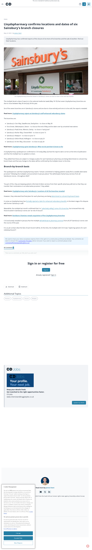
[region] (18, 516)
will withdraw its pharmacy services (51, 221)
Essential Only (18, 538)
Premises (7, 298)
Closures (26, 298)
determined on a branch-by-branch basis (65, 196)
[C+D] (8, 4)
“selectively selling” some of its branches (55, 208)
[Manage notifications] (87, 546)
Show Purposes (18, 543)
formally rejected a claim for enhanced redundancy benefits (46, 201)
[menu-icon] (2, 4)
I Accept (18, 533)
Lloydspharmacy (17, 298)
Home (5, 19)
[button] (80, 4)
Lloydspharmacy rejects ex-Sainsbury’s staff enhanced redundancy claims (38, 113)
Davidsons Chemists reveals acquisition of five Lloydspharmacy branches (38, 216)
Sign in (53, 275)
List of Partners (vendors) (10, 529)
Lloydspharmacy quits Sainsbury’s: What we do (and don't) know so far (37, 147)
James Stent (17, 33)
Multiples (34, 298)
